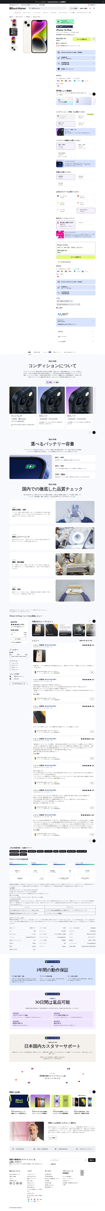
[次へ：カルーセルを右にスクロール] (94, 94)
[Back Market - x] (21, 1183)
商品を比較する (31, 1187)
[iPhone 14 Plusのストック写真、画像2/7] (13, 40)
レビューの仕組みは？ (16, 642)
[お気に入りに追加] (94, 39)
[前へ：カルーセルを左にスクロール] (90, 94)
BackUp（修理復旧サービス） (52, 1178)
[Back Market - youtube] (14, 1183)
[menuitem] (27, 12)
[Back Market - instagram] (10, 1183)
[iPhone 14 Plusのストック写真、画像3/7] (13, 49)
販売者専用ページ (49, 1187)
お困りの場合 (83, 8)
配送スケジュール (31, 1178)
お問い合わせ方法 (31, 1176)
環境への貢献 (12, 1176)
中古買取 (47, 1180)
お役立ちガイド (31, 1182)
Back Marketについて (14, 1174)
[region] (75, 101)
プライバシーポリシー (68, 1178)
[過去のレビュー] (90, 840)
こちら (86, 921)
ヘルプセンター (31, 1174)
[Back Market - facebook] (17, 1183)
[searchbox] (48, 8)
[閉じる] (103, 2)
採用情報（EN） (13, 1180)
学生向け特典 (48, 1182)
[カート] (94, 8)
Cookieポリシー (66, 1180)
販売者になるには (49, 1185)
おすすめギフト (31, 1185)
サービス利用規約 (67, 1176)
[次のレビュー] (94, 840)
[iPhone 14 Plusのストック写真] (35, 36)
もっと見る (36, 694)
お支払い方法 (30, 1193)
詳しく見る (59, 307)
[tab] (29, 352)
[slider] (11, 656)
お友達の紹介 (48, 1174)
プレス (11, 1178)
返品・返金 (30, 1180)
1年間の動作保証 (49, 1176)
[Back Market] (17, 8)
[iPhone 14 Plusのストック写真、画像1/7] (13, 23)
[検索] (30, 8)
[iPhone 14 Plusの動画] (13, 32)
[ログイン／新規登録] (90, 8)
